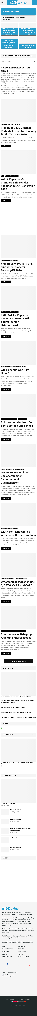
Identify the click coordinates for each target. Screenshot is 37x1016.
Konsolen (21, 949)
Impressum (22, 1005)
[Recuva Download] (5, 812)
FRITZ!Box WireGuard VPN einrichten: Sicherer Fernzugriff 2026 (17, 267)
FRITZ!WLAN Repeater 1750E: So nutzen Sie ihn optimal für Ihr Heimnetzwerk (8, 44)
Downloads (21, 946)
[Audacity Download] (5, 840)
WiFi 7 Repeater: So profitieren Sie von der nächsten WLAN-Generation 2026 (8, 31)
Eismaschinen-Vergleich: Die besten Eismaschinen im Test (18, 717)
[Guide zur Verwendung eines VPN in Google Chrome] (5, 831)
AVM (2, 311)
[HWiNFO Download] (5, 821)
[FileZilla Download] (5, 849)
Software (5, 954)
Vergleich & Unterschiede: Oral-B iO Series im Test (16, 712)
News (2, 175)
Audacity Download (16, 838)
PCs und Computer (10, 469)
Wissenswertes (13, 366)
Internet (3, 469)
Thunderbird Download (8, 803)
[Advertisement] (18, 219)
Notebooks (5, 951)
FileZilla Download (15, 847)
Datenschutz (14, 1005)
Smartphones (22, 951)
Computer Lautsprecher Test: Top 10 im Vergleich (16, 696)
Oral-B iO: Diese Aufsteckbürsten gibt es (13, 707)
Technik (8, 124)
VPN (7, 260)
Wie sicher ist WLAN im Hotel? (28, 46)
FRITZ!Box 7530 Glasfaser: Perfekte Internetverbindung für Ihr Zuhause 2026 (18, 131)
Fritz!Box (3, 124)
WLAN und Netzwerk (15, 124)
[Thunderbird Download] (18, 791)
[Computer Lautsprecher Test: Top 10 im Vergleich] (18, 683)
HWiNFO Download (15, 819)
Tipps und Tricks (4, 366)
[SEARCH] (34, 61)
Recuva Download (15, 809)
